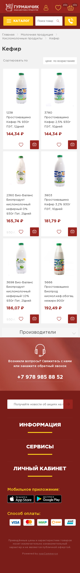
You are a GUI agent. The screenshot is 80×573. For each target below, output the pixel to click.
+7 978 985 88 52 (40, 377)
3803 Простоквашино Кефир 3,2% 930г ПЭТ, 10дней (57, 202)
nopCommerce (48, 554)
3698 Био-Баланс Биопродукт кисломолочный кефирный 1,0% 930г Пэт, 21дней (19, 291)
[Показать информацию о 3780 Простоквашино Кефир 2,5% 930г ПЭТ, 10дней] (59, 88)
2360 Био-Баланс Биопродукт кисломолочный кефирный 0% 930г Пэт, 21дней (19, 204)
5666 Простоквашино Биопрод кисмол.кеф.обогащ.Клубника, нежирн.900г (59, 291)
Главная (8, 35)
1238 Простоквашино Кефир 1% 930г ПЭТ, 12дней (18, 120)
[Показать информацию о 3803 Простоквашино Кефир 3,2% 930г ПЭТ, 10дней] (59, 171)
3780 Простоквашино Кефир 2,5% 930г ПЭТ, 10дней (57, 120)
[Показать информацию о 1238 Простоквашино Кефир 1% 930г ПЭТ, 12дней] (21, 88)
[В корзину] (34, 144)
